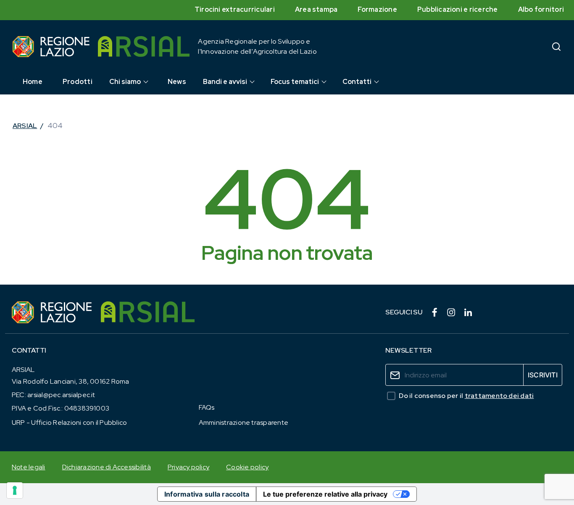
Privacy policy (188, 467)
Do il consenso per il (466, 395)
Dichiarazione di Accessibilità (106, 467)
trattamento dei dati (499, 395)
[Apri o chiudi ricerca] (556, 46)
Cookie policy (247, 467)
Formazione (377, 9)
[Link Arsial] (148, 312)
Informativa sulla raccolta (206, 494)
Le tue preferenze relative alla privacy (325, 494)
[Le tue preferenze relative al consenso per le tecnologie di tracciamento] (15, 490)
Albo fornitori (541, 9)
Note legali (28, 467)
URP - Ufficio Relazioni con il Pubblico (69, 422)
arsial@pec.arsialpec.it (61, 394)
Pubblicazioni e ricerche (457, 9)
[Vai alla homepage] (51, 46)
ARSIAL (25, 125)
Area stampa (316, 9)
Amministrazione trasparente (243, 422)
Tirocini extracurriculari (235, 9)
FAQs (207, 407)
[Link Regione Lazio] (52, 312)
